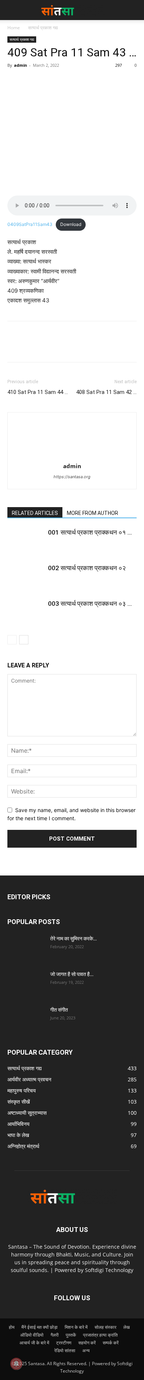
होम (11, 1327)
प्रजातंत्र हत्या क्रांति (100, 1335)
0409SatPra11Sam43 (29, 224)
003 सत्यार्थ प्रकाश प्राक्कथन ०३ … (90, 603)
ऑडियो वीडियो (32, 1335)
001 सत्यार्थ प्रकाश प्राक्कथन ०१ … (90, 532)
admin (20, 65)
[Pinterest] (48, 82)
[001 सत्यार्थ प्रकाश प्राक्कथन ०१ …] (25, 541)
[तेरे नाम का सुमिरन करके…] (25, 948)
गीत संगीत (59, 1010)
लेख (126, 1327)
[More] (83, 82)
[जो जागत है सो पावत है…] (25, 983)
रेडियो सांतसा (64, 1350)
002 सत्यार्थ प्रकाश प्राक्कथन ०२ (87, 568)
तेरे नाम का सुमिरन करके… (73, 939)
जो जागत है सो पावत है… (71, 974)
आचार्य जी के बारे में (34, 1343)
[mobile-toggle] (12, 10)
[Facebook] (14, 82)
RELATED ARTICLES (35, 513)
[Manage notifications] (16, 1364)
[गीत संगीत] (25, 1019)
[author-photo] (72, 456)
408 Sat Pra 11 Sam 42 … (106, 392)
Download (70, 224)
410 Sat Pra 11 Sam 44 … (37, 392)
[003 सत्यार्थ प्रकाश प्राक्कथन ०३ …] (25, 612)
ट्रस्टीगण (63, 1343)
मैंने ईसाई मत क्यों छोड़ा (39, 1327)
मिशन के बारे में (76, 1327)
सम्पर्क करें (111, 1343)
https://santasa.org (72, 476)
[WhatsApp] (65, 82)
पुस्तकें (71, 1335)
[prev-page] (12, 639)
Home (13, 27)
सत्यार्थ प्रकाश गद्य (43, 27)
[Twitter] (31, 82)
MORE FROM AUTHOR (92, 513)
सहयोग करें (87, 1343)
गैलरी (55, 1335)
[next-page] (23, 639)
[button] (133, 10)
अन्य (86, 1350)
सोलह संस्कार (105, 1327)
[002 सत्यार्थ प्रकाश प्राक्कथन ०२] (25, 576)
